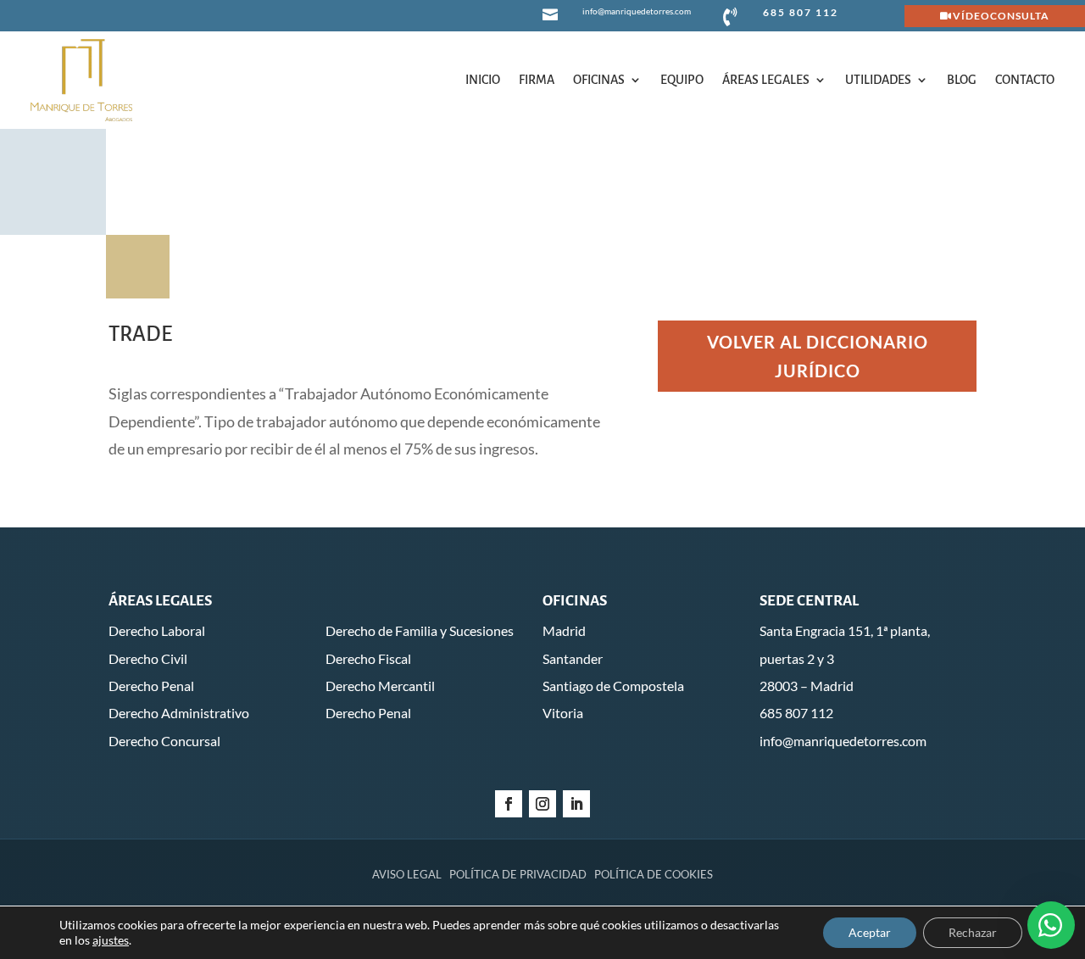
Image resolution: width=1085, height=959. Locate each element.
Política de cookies (653, 874)
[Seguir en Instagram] (542, 803)
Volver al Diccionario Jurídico (817, 356)
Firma (536, 79)
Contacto (1024, 79)
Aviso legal (407, 874)
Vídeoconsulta (1001, 15)
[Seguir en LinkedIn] (576, 803)
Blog (961, 79)
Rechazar (973, 932)
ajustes (110, 940)
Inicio (482, 79)
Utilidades (878, 79)
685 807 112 (800, 12)
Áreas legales (766, 79)
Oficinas (599, 79)
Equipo (682, 79)
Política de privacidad (518, 874)
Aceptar (870, 932)
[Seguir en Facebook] (508, 803)
